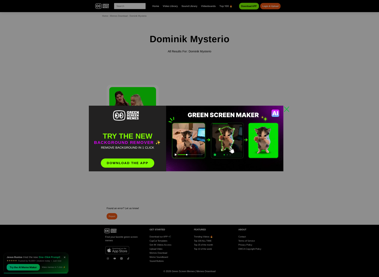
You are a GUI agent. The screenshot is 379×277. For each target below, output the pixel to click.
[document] (189, 138)
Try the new (127, 136)
